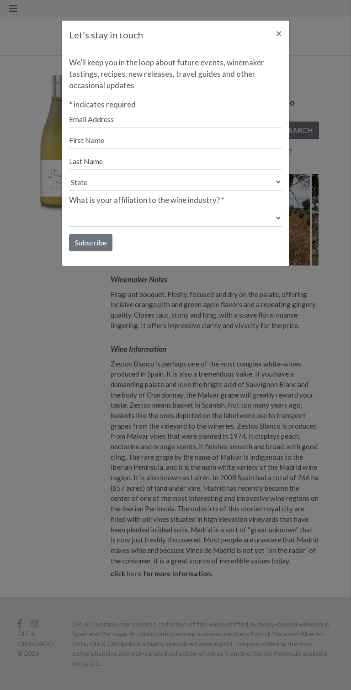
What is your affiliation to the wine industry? (146, 200)
